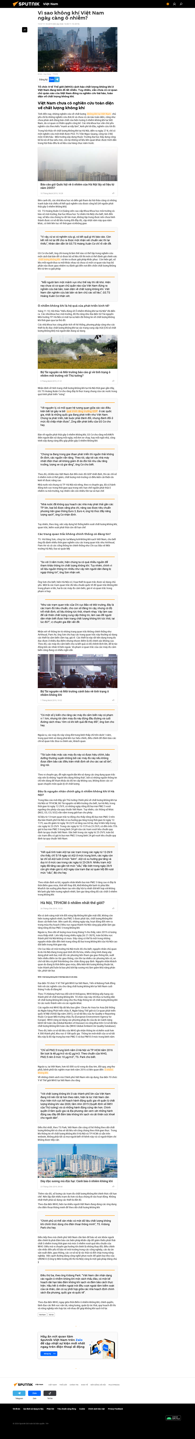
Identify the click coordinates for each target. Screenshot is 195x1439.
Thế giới (63, 1384)
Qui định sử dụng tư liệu (33, 1409)
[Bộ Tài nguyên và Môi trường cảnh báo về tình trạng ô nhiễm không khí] (77, 671)
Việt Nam (42, 1315)
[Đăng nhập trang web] (174, 4)
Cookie (82, 1409)
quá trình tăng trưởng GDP (82, 411)
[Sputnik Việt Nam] (27, 7)
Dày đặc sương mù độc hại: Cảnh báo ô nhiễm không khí (76, 1181)
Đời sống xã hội (98, 1384)
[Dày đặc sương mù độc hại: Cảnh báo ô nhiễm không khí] (77, 1161)
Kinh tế (84, 1384)
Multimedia (114, 1384)
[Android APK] (173, 1418)
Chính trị (74, 1384)
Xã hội (51, 1315)
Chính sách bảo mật (96, 1409)
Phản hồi (50, 1409)
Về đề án (16, 1409)
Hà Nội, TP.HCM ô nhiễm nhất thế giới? (72, 902)
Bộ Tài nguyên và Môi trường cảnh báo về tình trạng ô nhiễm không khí (74, 693)
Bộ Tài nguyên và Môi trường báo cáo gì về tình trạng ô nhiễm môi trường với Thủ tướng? (75, 373)
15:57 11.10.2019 (45, 24)
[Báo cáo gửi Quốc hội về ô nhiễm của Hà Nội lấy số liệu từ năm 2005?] (77, 164)
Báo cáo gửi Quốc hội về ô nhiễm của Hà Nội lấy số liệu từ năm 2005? (77, 186)
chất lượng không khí (49, 259)
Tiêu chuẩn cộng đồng (66, 1409)
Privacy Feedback (115, 1409)
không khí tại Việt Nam (99, 113)
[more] (113, 193)
